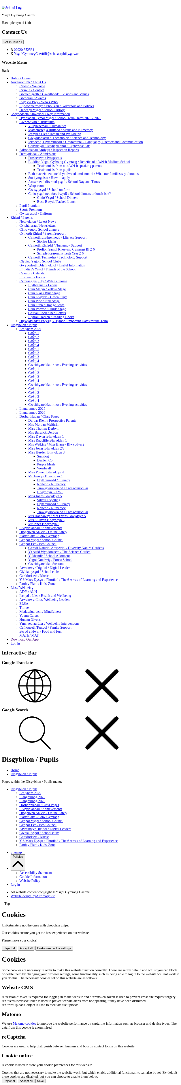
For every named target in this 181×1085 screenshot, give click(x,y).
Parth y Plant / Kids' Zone (37, 584)
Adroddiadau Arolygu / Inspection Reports (49, 150)
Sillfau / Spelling (48, 500)
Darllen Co (45, 460)
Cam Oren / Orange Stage (46, 305)
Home (15, 770)
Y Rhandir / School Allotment (49, 556)
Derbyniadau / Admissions (37, 154)
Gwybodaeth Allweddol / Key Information (40, 114)
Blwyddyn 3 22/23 (50, 492)
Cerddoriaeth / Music (34, 576)
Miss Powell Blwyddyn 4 (46, 472)
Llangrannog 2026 (32, 412)
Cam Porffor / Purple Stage (47, 309)
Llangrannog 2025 (32, 408)
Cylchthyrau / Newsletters (37, 225)
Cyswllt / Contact (31, 90)
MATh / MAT (29, 635)
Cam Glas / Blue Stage (44, 293)
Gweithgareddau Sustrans (46, 564)
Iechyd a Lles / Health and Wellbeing (45, 595)
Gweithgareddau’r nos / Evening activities (57, 365)
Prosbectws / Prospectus (45, 158)
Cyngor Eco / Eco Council (38, 544)
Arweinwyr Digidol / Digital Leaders (45, 568)
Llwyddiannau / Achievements (40, 528)
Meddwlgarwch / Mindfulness (40, 611)
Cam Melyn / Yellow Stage (47, 289)
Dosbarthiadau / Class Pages (39, 416)
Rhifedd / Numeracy (51, 484)
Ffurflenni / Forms (32, 277)
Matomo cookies (24, 1023)
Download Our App (25, 639)
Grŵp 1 (33, 333)
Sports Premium (30, 209)
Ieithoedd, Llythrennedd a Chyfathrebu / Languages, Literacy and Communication (85, 142)
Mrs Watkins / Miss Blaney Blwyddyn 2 (56, 444)
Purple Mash (46, 464)
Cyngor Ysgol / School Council (41, 540)
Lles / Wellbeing (22, 587)
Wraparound (36, 186)
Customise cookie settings (54, 948)
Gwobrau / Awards (32, 98)
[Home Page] (12, 8)
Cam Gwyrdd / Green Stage (47, 297)
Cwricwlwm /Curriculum (37, 122)
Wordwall (44, 468)
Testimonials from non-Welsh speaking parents (69, 166)
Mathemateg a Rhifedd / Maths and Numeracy (60, 130)
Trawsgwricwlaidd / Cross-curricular (62, 488)
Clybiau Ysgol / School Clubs (40, 261)
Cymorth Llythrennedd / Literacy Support (57, 237)
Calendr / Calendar (32, 273)
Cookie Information (33, 876)
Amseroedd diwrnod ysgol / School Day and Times (64, 182)
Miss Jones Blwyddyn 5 (45, 496)
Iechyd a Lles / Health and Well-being (54, 134)
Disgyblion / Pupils (24, 325)
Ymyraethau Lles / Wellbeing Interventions (49, 623)
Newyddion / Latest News (37, 221)
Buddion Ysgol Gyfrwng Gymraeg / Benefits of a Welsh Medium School (79, 162)
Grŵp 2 (33, 337)
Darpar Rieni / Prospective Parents (52, 420)
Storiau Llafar (46, 241)
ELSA (23, 603)
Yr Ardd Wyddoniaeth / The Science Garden (59, 552)
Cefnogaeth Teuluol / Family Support (45, 627)
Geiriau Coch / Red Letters (47, 313)
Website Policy (29, 880)
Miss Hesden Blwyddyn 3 (46, 452)
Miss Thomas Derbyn (43, 428)
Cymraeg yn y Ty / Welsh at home (43, 281)
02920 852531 (24, 50)
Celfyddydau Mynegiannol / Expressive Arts (59, 146)
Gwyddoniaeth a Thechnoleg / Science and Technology (67, 138)
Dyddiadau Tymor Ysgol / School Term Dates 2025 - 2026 (60, 118)
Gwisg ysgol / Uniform (35, 213)
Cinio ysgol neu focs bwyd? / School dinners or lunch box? (69, 193)
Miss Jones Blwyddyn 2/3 (46, 448)
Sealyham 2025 (30, 329)
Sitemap (16, 852)
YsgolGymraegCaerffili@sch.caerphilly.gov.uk (46, 53)
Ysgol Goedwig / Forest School (50, 560)
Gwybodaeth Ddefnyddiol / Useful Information (52, 265)
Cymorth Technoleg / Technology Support (57, 257)
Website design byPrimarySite (33, 896)
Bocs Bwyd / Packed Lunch (56, 201)
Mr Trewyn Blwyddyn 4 (45, 476)
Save (40, 1081)
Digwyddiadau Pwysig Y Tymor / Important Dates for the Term (63, 321)
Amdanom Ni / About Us (28, 82)
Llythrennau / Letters (42, 285)
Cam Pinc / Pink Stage (44, 301)
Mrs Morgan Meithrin (43, 424)
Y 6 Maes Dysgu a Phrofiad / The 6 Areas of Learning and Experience (68, 580)
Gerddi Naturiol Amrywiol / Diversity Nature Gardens (66, 548)
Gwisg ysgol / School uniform (49, 189)
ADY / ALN (28, 591)
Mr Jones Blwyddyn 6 (43, 524)
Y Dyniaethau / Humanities (47, 126)
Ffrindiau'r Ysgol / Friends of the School (47, 269)
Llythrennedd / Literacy (53, 480)
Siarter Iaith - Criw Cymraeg (39, 536)
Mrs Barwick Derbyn (43, 432)
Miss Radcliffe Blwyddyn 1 (47, 440)
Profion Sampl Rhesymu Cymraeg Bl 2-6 (66, 249)
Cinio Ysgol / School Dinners (57, 197)
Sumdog (43, 456)
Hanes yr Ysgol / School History (42, 110)
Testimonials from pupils (54, 170)
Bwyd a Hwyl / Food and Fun (40, 631)
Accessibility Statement (35, 873)
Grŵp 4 (33, 345)
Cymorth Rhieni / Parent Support (42, 233)
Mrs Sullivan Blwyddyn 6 (46, 520)
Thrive (24, 607)
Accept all (26, 948)
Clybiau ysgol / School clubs (39, 572)
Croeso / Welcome (32, 86)
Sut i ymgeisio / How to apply (49, 178)
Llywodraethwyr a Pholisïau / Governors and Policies (56, 106)
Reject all (9, 948)
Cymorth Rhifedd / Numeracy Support (55, 245)
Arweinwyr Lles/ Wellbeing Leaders (44, 599)
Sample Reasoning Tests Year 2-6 (60, 253)
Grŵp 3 (33, 341)
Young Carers (29, 615)
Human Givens (30, 619)
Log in (15, 643)
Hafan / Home (20, 78)
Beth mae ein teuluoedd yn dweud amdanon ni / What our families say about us (83, 174)
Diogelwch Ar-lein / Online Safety (43, 532)
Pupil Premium (29, 205)
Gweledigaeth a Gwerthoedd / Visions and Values (54, 94)
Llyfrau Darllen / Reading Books (51, 317)
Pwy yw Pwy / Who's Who (38, 102)
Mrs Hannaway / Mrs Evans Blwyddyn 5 (57, 516)
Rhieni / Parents (22, 217)
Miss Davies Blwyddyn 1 (46, 436)
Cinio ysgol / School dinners (39, 229)
